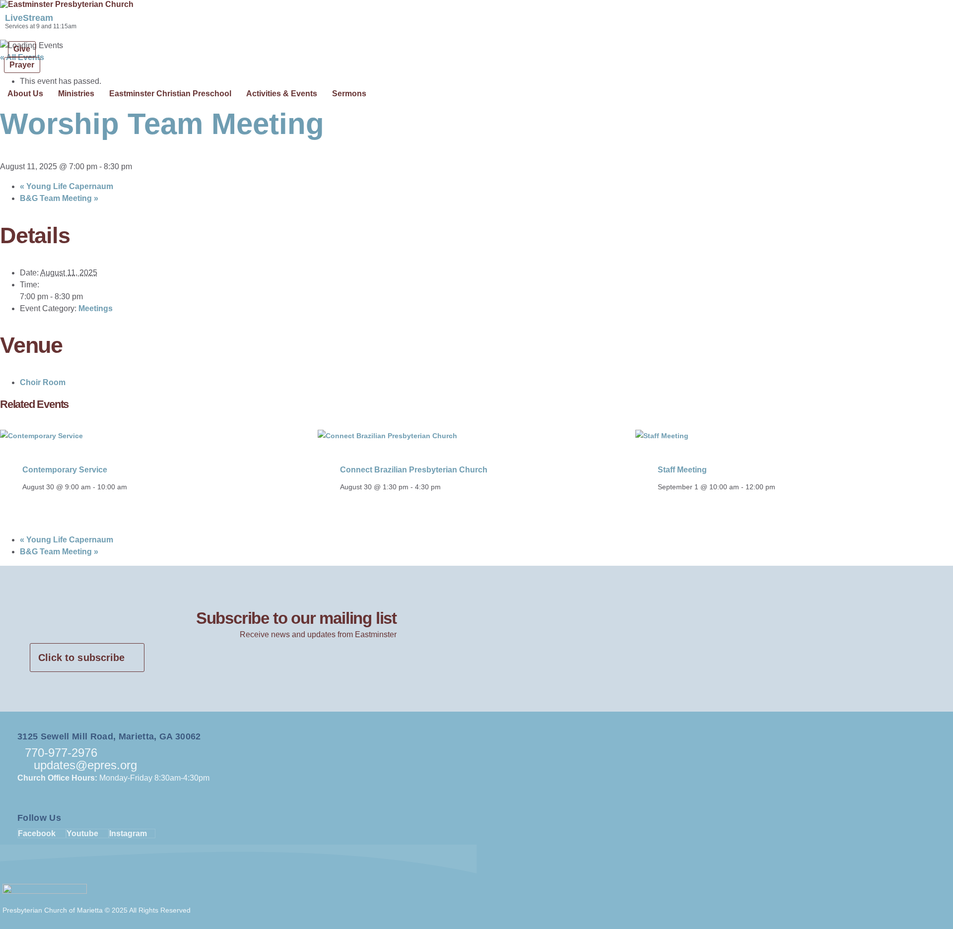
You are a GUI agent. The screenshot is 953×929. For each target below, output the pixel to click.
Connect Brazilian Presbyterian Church (413, 469)
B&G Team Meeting (59, 198)
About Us (25, 93)
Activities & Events (281, 93)
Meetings (95, 308)
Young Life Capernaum (66, 186)
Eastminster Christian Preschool (170, 93)
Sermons (349, 93)
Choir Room (43, 382)
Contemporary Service (64, 469)
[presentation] (41, 436)
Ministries (76, 93)
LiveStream (29, 18)
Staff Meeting (682, 469)
